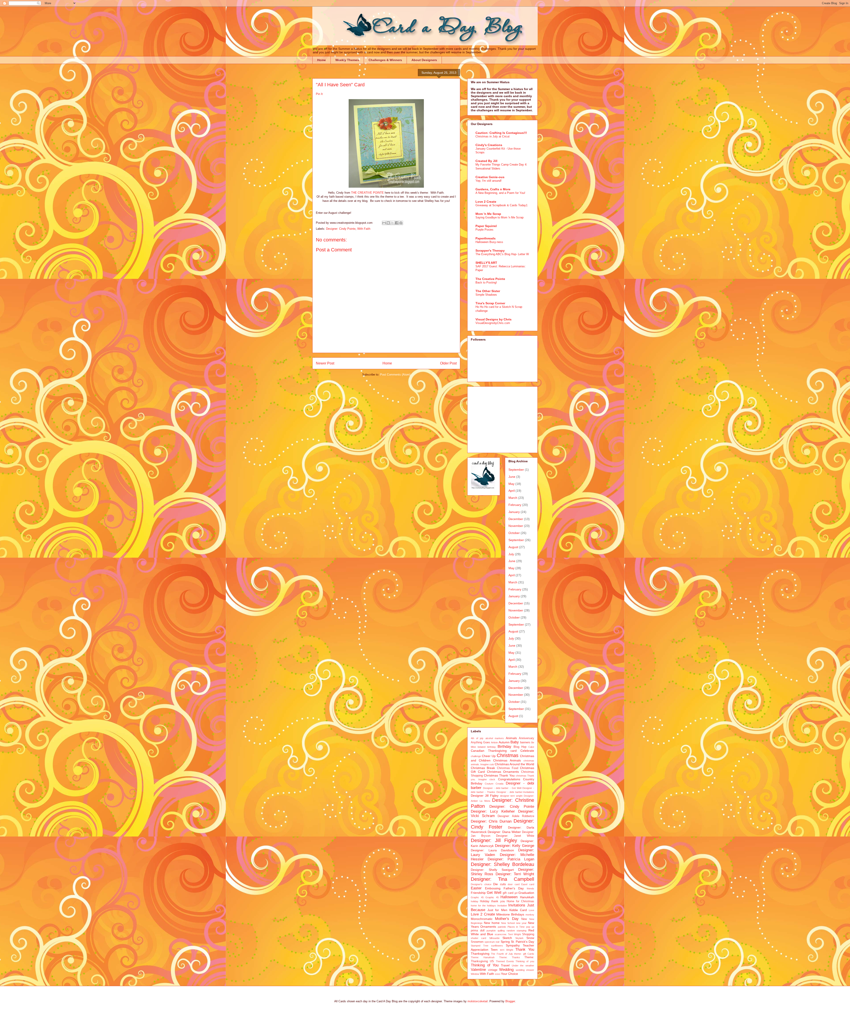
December (515, 519)
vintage (492, 969)
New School (508, 923)
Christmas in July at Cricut (492, 136)
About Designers (424, 60)
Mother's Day (506, 919)
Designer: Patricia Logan (511, 859)
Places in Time (516, 926)
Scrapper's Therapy (490, 250)
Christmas (507, 755)
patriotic (502, 926)
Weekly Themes (347, 60)
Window (475, 974)
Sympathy (513, 945)
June (511, 476)
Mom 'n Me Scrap (488, 214)
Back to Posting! (486, 282)
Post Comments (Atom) (395, 374)
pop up (530, 926)
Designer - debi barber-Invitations (515, 792)
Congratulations (509, 779)
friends (530, 888)
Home (321, 60)
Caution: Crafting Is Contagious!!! (501, 133)
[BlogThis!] (388, 223)
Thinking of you (525, 961)
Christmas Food (507, 768)
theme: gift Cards (524, 953)
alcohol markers (494, 738)
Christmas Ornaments (503, 771)
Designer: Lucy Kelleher (493, 811)
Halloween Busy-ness (489, 242)
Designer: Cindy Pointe (340, 228)
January (514, 512)
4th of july (477, 738)
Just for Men (497, 910)
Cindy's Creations (488, 145)
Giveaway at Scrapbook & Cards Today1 (501, 205)
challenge (476, 756)
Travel (505, 965)
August (513, 547)
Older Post (448, 363)
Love (531, 910)
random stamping (517, 930)
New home (492, 923)
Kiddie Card (518, 910)
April (511, 490)
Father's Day (514, 888)
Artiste (494, 742)
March (512, 497)
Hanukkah (527, 897)
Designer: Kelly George (514, 846)
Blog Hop (520, 746)
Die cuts (499, 884)
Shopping (528, 934)
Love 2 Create (485, 201)
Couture (489, 783)
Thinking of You (484, 965)
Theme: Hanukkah (483, 957)
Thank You (524, 949)
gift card (508, 892)
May (511, 484)
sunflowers (497, 945)
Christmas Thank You (499, 775)
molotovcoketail (478, 1001)
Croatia (499, 783)
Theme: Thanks (509, 957)
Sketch (507, 938)
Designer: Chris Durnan (491, 821)
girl (516, 893)
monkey (529, 914)
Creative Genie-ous (489, 177)
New (524, 919)
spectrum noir (492, 942)
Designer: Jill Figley (494, 840)
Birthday (504, 746)
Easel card (527, 884)
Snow (530, 938)
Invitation (502, 905)
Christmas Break (483, 768)
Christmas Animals (507, 760)
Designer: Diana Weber (504, 832)
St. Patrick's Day (522, 941)
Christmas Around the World (514, 764)
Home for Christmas (520, 901)
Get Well (494, 892)
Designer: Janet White (515, 835)
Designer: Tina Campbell (502, 879)
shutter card (478, 938)
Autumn (504, 742)
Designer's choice (481, 884)
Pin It (319, 94)
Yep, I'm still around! (488, 180)
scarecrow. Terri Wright (508, 934)
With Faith (363, 228)
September (516, 469)
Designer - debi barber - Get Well (502, 788)
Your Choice (509, 973)
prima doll (478, 930)
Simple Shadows (486, 294)
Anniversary (526, 738)
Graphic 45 (492, 897)
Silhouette (494, 938)
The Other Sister (487, 291)
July (511, 554)
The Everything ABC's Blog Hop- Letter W (502, 254)
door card (514, 884)
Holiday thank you (492, 901)
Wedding (506, 970)
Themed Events (505, 961)
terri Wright (506, 949)
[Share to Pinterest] (401, 223)
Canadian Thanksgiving (489, 750)
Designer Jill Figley (484, 795)
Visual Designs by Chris (493, 319)
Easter (476, 888)
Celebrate (527, 750)
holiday (474, 901)
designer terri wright (511, 795)
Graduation (526, 892)
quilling (501, 930)
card (513, 750)
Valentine (478, 970)
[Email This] (384, 223)
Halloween (509, 897)
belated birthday (487, 747)
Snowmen (477, 941)
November (515, 526)
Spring (505, 941)
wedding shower (525, 970)
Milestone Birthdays (510, 914)
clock (492, 779)
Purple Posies (484, 229)
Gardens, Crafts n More (492, 189)
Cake (531, 747)
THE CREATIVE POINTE (367, 192)
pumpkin (491, 930)
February (514, 505)
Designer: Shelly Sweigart (492, 869)
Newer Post (325, 363)
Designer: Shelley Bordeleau (502, 864)
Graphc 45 (477, 897)
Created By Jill (486, 161)
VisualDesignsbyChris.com (492, 323)
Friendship (478, 892)
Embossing (492, 888)
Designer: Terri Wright (515, 874)
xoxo (497, 974)
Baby (514, 742)
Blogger (510, 1001)
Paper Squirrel (486, 226)
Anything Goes (480, 742)
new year (521, 923)
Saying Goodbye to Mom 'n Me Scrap (499, 217)
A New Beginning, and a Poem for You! (500, 193)
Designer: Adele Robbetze (516, 816)
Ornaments (488, 926)
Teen (494, 949)
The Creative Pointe (490, 279)
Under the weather (523, 965)
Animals (511, 738)
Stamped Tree (479, 945)
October (514, 533)
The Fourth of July (502, 953)
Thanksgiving (480, 953)
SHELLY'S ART (486, 262)
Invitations (516, 905)
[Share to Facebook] (396, 223)
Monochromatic (482, 919)
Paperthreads (485, 238)
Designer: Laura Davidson (492, 850)
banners (525, 742)
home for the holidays (483, 905)
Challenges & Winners (385, 60)
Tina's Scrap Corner (490, 303)
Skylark (519, 938)
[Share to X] (392, 223)
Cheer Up (489, 756)
